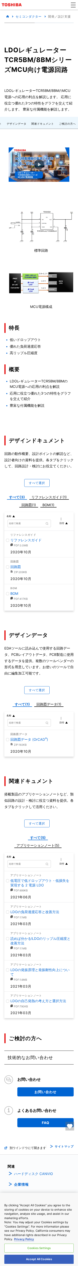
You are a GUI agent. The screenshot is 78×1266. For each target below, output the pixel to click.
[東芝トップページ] (12, 5)
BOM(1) (49, 504)
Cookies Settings (39, 1248)
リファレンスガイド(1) (50, 496)
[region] (39, 1229)
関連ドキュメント (42, 123)
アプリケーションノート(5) (37, 845)
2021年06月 (20, 897)
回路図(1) (29, 504)
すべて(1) (22, 704)
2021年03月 (20, 924)
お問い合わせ (45, 1092)
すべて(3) (17, 497)
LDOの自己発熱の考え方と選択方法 (38, 1001)
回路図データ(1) (49, 703)
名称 (8, 516)
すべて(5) (38, 837)
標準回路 (41, 250)
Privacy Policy (24, 1239)
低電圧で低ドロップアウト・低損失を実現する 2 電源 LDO (39, 882)
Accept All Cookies (39, 1259)
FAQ (45, 1123)
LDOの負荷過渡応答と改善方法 (34, 912)
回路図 (15, 567)
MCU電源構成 (41, 306)
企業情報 (21, 1184)
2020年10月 (20, 552)
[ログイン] (69, 1126)
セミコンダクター (29, 16)
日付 (61, 523)
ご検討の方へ (67, 123)
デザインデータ (16, 123)
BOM (14, 593)
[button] (73, 5)
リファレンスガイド (26, 540)
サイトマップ (64, 1146)
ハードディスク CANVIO (33, 1174)
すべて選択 (37, 483)
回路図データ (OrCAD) (29, 739)
